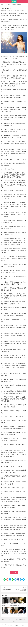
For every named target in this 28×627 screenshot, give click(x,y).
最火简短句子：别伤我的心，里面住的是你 (21, 590)
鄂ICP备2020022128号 (20, 619)
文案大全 (3, 4)
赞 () (14, 572)
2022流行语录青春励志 (6, 589)
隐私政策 (11, 625)
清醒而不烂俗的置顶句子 (13, 614)
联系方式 (24, 625)
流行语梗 (19, 4)
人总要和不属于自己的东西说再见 (13, 604)
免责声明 (17, 625)
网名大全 (14, 4)
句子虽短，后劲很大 (22, 604)
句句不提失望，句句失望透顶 (5, 614)
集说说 (14, 1)
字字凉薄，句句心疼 (22, 614)
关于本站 (4, 625)
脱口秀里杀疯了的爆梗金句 (5, 604)
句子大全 (17, 10)
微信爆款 (8, 4)
